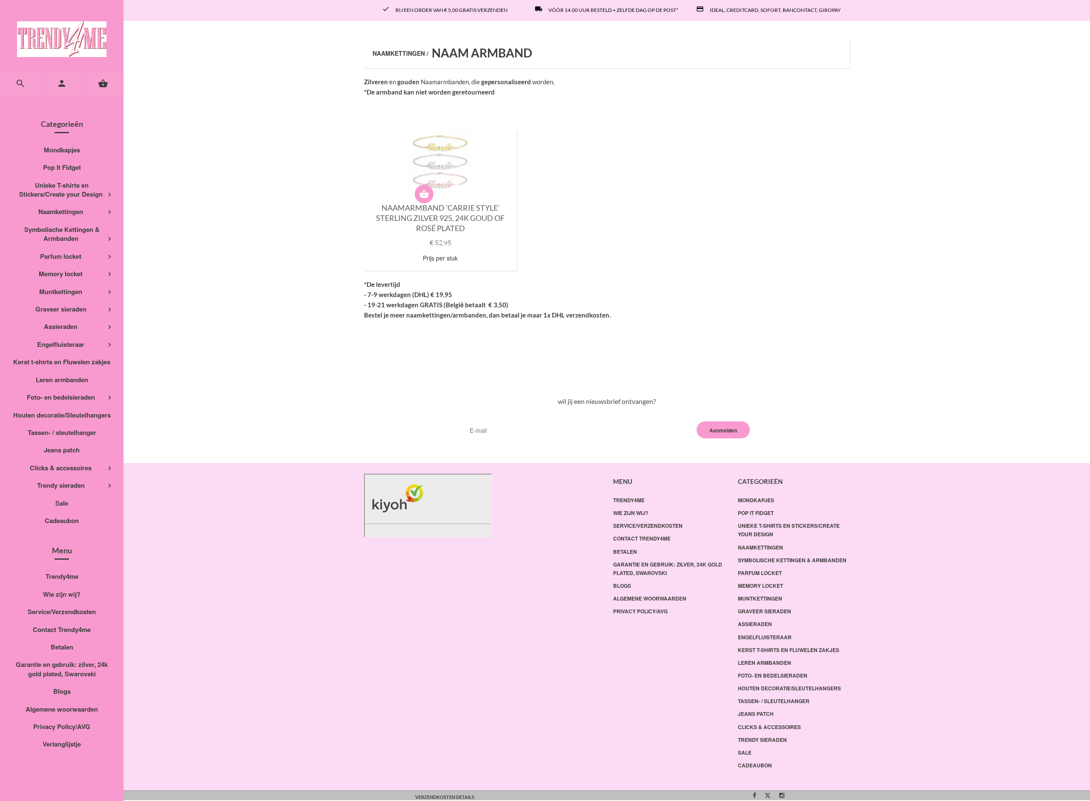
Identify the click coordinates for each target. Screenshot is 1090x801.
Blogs (62, 691)
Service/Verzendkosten (62, 611)
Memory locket (61, 273)
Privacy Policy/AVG (61, 726)
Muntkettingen (60, 291)
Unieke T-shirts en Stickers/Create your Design (61, 189)
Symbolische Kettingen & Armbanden (62, 234)
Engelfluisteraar (60, 344)
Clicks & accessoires (61, 467)
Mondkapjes (62, 149)
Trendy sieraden (61, 485)
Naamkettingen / (400, 53)
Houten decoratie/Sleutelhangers (62, 415)
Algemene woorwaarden (62, 709)
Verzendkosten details (444, 797)
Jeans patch (62, 450)
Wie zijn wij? (61, 594)
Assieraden (60, 326)
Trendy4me (62, 576)
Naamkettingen (60, 211)
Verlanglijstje (62, 744)
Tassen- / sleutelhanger (62, 432)
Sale (61, 503)
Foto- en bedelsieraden (61, 397)
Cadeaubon (62, 520)
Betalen (62, 647)
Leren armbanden (62, 379)
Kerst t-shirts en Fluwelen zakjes (61, 361)
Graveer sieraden (60, 309)
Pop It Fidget (62, 167)
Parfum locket (60, 256)
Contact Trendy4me (62, 629)
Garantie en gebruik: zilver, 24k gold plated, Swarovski (62, 669)
